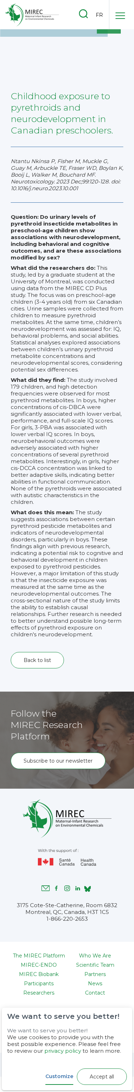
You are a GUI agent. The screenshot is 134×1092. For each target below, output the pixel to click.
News (95, 983)
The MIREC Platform (39, 955)
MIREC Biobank (39, 974)
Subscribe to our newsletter (58, 761)
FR (99, 15)
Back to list (37, 660)
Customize (59, 1076)
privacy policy (62, 1050)
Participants (39, 983)
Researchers (38, 993)
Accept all (102, 1076)
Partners (95, 974)
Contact (95, 993)
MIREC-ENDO (39, 965)
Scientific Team (95, 965)
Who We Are (95, 955)
